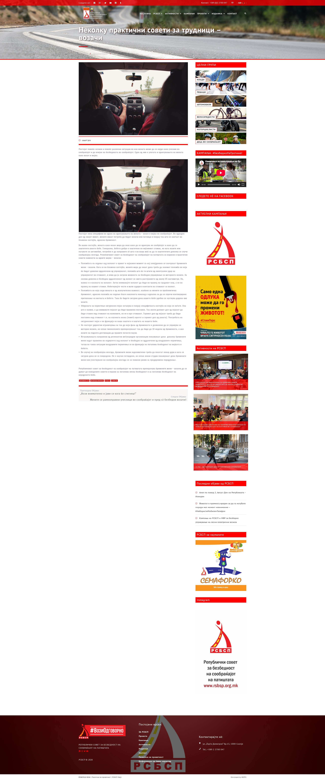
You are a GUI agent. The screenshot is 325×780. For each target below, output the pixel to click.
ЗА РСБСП (143, 732)
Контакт (232, 13)
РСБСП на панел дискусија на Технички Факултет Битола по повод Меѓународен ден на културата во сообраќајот (221, 426)
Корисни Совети (100, 53)
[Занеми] (239, 184)
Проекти (202, 14)
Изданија (217, 14)
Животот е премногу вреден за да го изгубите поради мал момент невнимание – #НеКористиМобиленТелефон (221, 507)
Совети (114, 380)
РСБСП (156, 14)
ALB (240, 3)
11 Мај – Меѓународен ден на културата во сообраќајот (218, 467)
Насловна (145, 13)
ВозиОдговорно (97, 380)
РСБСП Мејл (116, 777)
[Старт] (199, 184)
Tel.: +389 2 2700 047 (213, 749)
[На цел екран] (243, 184)
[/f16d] (100, 3)
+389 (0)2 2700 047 (218, 2)
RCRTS (244, 777)
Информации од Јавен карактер (155, 761)
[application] (221, 172)
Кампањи (189, 13)
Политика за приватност (151, 757)
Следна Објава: (138, 398)
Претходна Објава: (108, 392)
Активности (172, 14)
